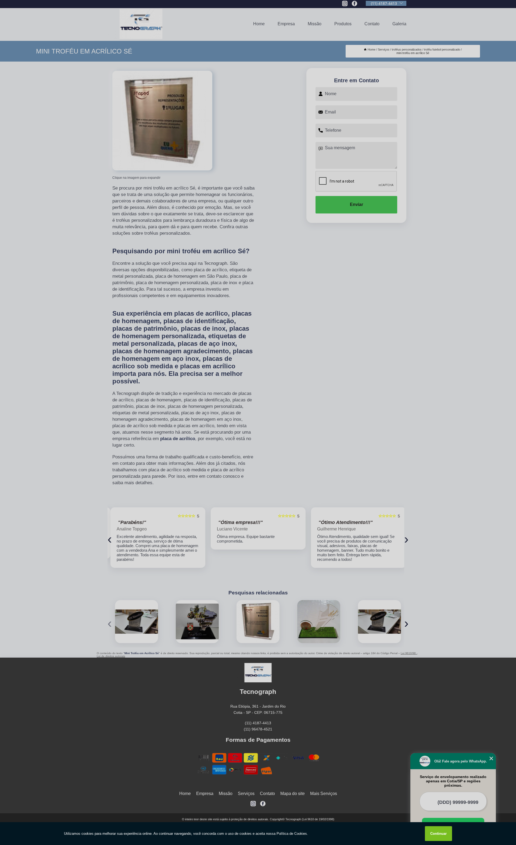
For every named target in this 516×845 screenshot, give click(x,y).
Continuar (438, 834)
